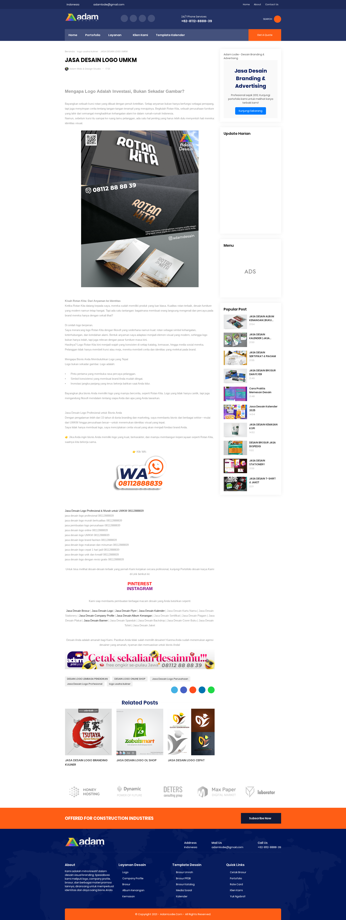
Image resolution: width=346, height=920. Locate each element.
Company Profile (132, 878)
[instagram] (142, 18)
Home (246, 4)
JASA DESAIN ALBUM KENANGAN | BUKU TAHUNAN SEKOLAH (261, 318)
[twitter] (133, 18)
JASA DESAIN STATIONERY (257, 462)
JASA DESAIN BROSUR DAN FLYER (262, 372)
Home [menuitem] (72, 35)
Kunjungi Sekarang (250, 111)
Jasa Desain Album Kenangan (134, 615)
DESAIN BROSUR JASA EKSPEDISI (262, 444)
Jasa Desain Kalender (152, 610)
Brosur (126, 884)
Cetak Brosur (238, 872)
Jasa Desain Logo (102, 610)
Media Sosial (184, 890)
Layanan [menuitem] (114, 35)
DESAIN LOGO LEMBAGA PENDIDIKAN (87, 679)
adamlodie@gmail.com (108, 4)
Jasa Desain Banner (96, 620)
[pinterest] (151, 18)
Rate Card (236, 884)
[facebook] (124, 18)
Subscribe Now (260, 818)
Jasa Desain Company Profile (96, 615)
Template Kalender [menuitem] (170, 35)
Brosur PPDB (183, 878)
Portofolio (236, 878)
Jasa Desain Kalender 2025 (263, 408)
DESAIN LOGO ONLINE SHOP (129, 679)
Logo (125, 872)
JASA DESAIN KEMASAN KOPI (263, 426)
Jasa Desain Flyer (126, 610)
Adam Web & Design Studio (85, 68)
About (257, 4)
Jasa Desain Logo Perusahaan (170, 679)
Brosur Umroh (184, 872)
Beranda (70, 51)
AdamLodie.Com (171, 914)
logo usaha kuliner (87, 51)
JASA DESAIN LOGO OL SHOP (136, 760)
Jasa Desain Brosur (78, 610)
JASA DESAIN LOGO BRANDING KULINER (86, 762)
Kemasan (128, 896)
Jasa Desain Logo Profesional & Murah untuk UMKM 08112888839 (104, 510)
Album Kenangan (133, 890)
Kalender (181, 896)
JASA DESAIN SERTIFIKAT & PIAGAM (262, 354)
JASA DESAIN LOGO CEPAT (186, 760)
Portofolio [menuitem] (92, 35)
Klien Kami (236, 890)
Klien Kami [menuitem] (140, 35)
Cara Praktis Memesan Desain (260, 390)
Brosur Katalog (185, 884)
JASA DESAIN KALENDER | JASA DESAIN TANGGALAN (262, 336)
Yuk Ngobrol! (237, 896)
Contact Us (271, 4)
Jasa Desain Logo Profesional (84, 684)
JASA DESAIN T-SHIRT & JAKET (262, 480)
